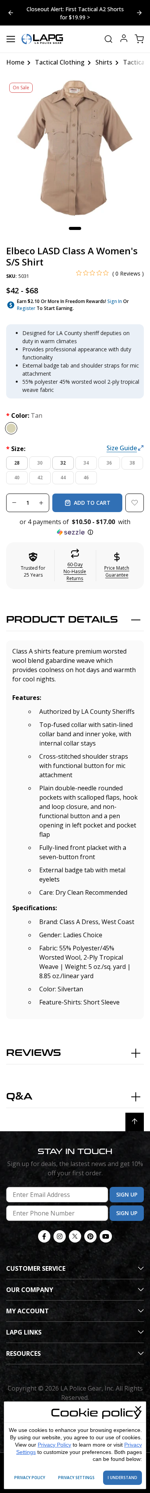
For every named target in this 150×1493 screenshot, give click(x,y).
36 (109, 463)
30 (40, 463)
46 (86, 477)
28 (17, 463)
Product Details (62, 619)
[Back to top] (134, 1122)
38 (132, 463)
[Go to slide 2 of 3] (10, 12)
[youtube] (106, 1236)
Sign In (114, 301)
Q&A (19, 1096)
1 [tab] (75, 228)
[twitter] (75, 1236)
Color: (24, 415)
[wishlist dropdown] (134, 503)
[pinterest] (90, 1236)
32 (63, 463)
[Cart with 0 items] (139, 39)
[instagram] (59, 1236)
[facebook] (44, 1236)
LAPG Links (24, 1332)
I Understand (122, 1477)
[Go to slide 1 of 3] (139, 12)
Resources (23, 1353)
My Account (27, 1311)
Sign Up (126, 1194)
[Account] (123, 39)
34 (86, 463)
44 (63, 477)
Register (26, 308)
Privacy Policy (54, 1445)
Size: (15, 448)
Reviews (33, 1053)
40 (17, 477)
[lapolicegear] (42, 39)
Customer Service (35, 1268)
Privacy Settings (76, 1477)
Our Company (29, 1289)
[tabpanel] (75, 148)
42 (40, 477)
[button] (75, 527)
